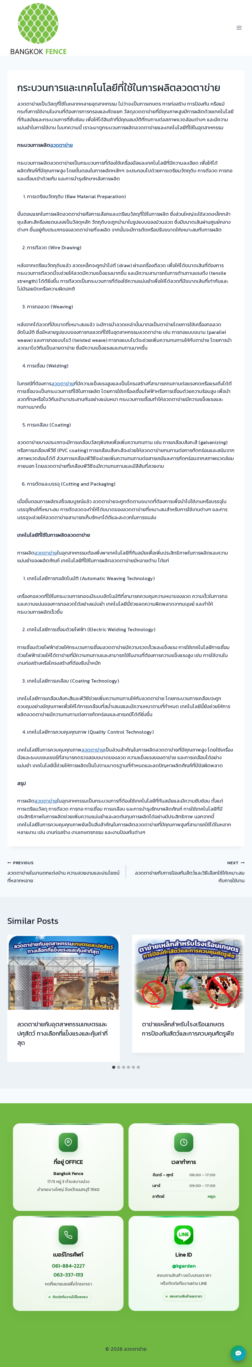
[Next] (233, 998)
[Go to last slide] (18, 998)
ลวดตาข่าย (61, 145)
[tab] (113, 1067)
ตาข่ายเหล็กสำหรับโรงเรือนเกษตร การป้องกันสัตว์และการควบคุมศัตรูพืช (188, 1029)
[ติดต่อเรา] (238, 1353)
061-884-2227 (68, 1265)
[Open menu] (239, 28)
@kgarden (184, 1266)
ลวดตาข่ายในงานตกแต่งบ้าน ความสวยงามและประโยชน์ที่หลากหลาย (63, 872)
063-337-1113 (68, 1274)
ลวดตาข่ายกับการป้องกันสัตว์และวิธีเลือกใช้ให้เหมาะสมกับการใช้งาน (190, 872)
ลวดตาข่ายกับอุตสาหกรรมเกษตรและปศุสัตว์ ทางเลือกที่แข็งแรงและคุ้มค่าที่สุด (62, 1033)
